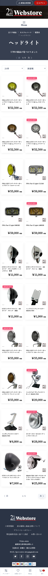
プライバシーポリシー (22, 530)
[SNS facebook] (21, 556)
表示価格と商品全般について (28, 526)
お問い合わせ (36, 534)
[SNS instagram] (27, 556)
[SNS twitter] (15, 556)
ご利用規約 (9, 526)
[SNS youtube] (33, 556)
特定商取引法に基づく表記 (17, 534)
